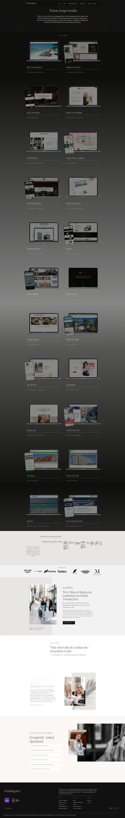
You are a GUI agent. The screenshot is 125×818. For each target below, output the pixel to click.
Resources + (82, 3)
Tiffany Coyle (23, 815)
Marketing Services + (73, 3)
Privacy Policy (64, 815)
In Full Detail (57, 815)
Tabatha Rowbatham (32, 815)
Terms (69, 815)
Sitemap (74, 815)
